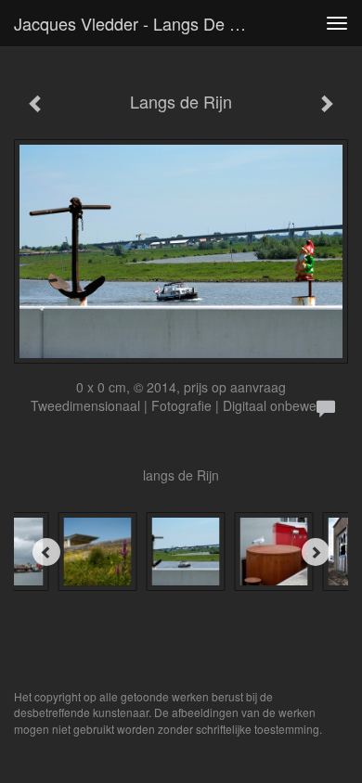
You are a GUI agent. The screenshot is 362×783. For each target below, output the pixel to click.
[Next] (316, 552)
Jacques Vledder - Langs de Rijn (136, 23)
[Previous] (46, 552)
